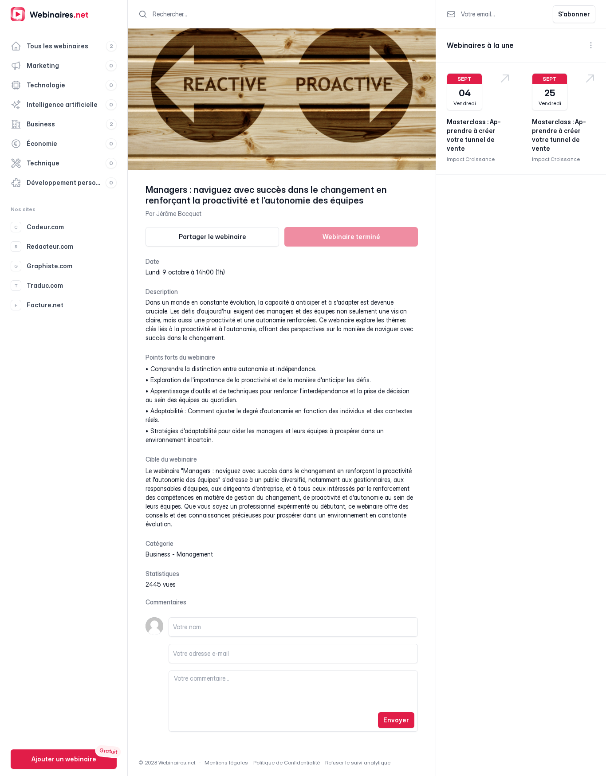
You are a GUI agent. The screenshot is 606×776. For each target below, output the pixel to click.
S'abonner (574, 14)
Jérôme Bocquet (178, 213)
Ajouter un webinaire (63, 759)
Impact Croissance (471, 159)
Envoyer (396, 720)
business (158, 554)
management (195, 554)
